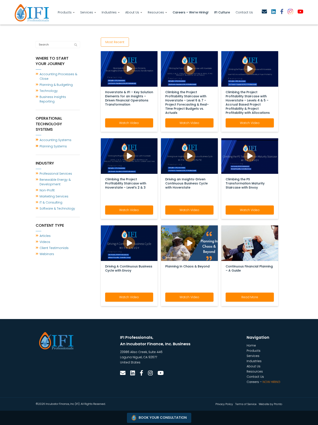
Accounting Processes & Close (58, 76)
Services (87, 12)
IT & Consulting (51, 202)
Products (65, 12)
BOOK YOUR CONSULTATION (163, 417)
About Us (132, 12)
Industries (109, 12)
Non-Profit (47, 190)
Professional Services (56, 173)
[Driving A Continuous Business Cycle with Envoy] (129, 243)
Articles (45, 236)
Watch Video (129, 123)
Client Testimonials (54, 248)
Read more (249, 297)
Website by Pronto (270, 404)
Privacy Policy (224, 404)
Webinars (47, 254)
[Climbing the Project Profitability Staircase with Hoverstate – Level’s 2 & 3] (129, 156)
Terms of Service (246, 404)
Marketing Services (54, 196)
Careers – (263, 382)
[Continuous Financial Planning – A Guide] (249, 243)
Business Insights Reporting (53, 99)
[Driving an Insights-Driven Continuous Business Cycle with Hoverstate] (189, 156)
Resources (156, 12)
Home (251, 345)
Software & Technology (57, 208)
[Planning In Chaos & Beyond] (189, 243)
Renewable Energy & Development (55, 181)
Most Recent (114, 42)
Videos (45, 242)
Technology (49, 91)
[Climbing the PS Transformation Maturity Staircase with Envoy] (249, 156)
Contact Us (244, 12)
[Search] (76, 44)
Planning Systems (53, 146)
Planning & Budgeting (56, 85)
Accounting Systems (55, 140)
